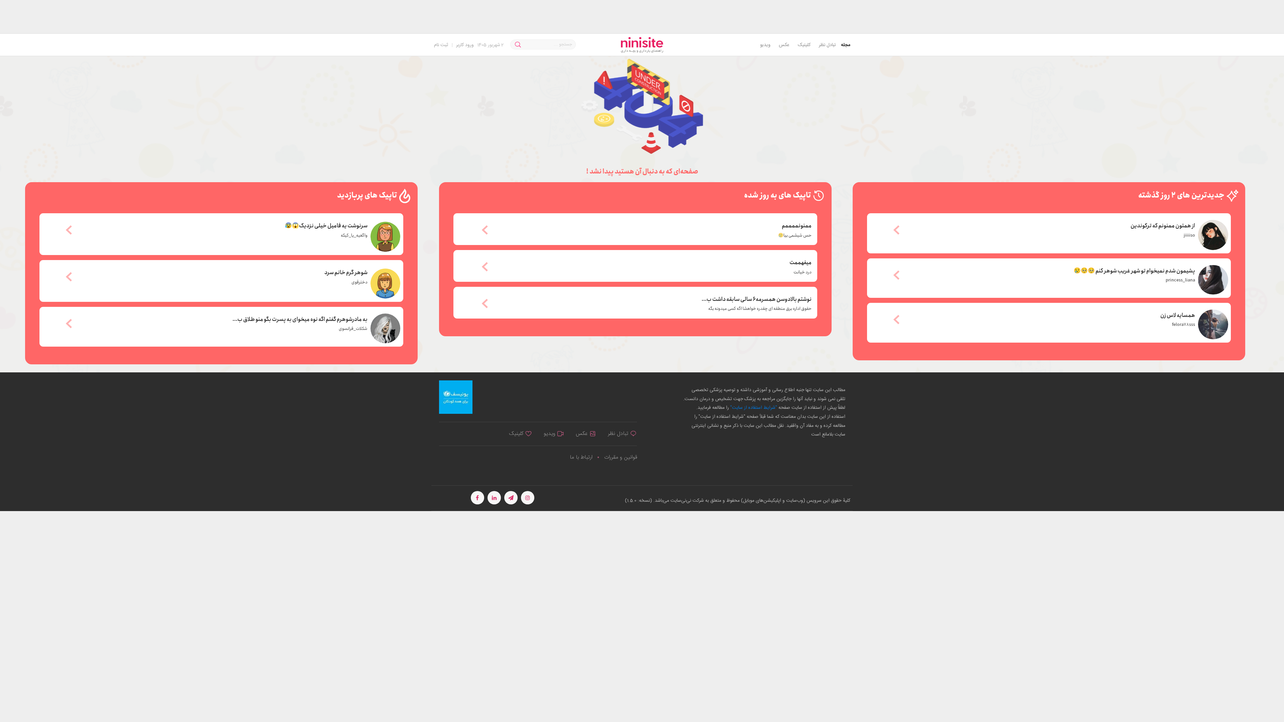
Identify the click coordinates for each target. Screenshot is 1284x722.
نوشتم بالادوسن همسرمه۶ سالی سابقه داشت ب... (757, 299)
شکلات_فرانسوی (353, 329)
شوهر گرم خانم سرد (345, 272)
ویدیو (765, 45)
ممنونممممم (797, 226)
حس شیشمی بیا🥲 (795, 235)
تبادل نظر (827, 45)
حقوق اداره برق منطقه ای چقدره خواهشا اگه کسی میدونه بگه (760, 309)
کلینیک (804, 45)
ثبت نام (441, 45)
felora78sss (1183, 325)
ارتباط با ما (581, 457)
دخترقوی (359, 282)
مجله (845, 45)
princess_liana (1180, 280)
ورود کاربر (465, 45)
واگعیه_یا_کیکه (354, 235)
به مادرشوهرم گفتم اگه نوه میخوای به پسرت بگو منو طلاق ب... (299, 319)
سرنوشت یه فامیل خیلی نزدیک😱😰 (326, 225)
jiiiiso (1189, 235)
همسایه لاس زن (1177, 315)
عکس (784, 45)
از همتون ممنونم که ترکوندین (1163, 225)
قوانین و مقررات (620, 457)
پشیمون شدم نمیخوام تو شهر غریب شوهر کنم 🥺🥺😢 (1134, 270)
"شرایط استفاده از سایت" (753, 408)
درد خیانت (802, 272)
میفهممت (800, 262)
